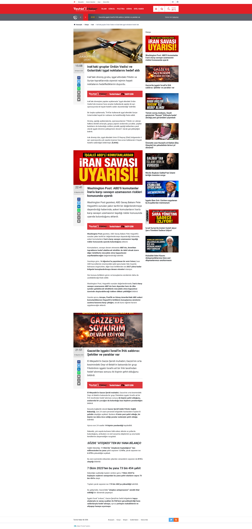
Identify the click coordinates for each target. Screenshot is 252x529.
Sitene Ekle (106, 2)
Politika (121, 9)
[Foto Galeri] (177, 2)
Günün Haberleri (90, 2)
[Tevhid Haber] (85, 9)
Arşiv (99, 2)
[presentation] (80, 17)
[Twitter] (78, 81)
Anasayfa (111, 520)
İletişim (125, 520)
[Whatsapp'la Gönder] (78, 88)
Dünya (129, 9)
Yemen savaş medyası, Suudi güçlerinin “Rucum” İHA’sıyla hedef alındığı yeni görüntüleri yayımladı (125, 17)
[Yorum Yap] (78, 99)
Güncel (111, 9)
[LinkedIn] (78, 85)
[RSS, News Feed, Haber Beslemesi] (176, 520)
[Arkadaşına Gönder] (78, 92)
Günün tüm (172, 17)
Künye (119, 520)
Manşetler (81, 2)
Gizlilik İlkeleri (134, 520)
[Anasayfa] (74, 2)
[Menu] (156, 9)
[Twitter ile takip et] (171, 520)
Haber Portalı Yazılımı (83, 526)
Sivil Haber (139, 9)
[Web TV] (173, 2)
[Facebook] (78, 77)
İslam (104, 9)
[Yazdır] (78, 95)
